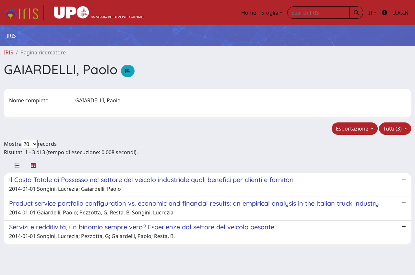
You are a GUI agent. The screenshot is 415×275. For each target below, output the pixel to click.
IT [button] (370, 12)
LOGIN (400, 12)
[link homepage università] (99, 12)
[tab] (17, 165)
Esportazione (353, 128)
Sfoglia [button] (269, 12)
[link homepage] (23, 12)
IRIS (8, 52)
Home (248, 12)
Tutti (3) (393, 128)
